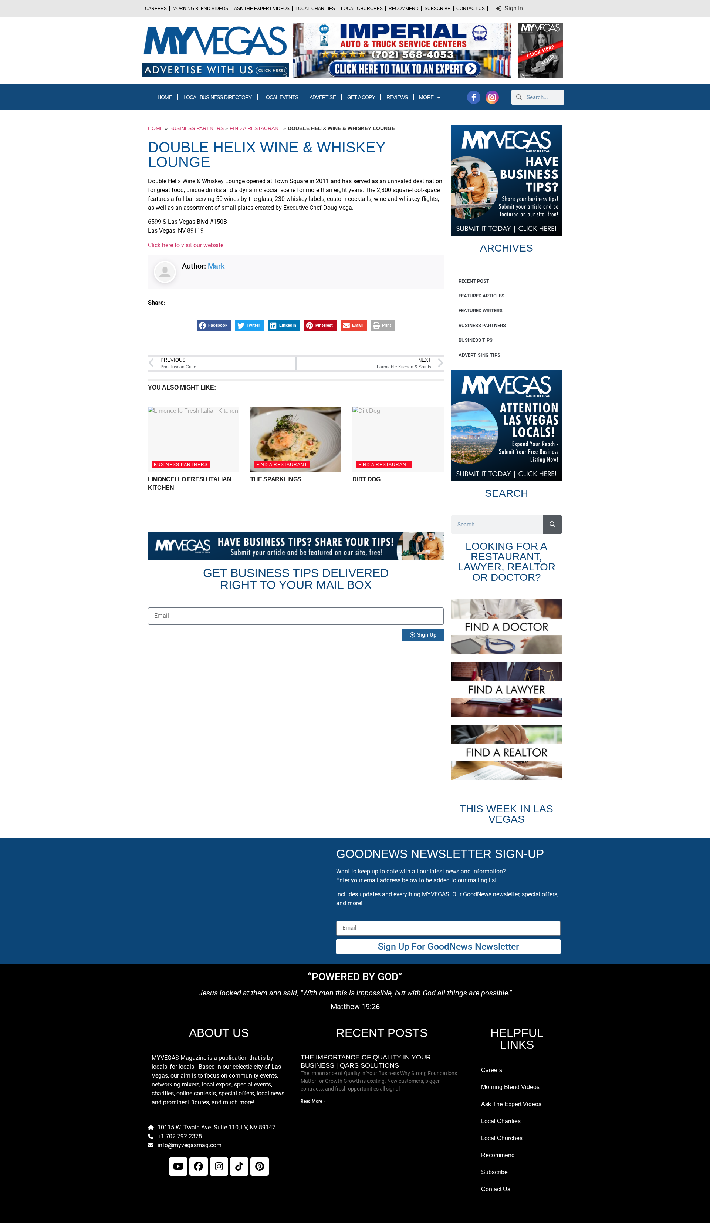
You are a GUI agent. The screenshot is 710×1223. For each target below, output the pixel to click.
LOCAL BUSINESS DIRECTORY (217, 97)
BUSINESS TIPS (476, 340)
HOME (165, 97)
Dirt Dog (366, 479)
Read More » (313, 1101)
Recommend (404, 8)
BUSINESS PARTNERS (196, 128)
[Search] (552, 524)
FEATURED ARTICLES (481, 296)
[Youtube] (178, 1166)
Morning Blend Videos (200, 8)
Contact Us (470, 8)
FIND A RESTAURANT (256, 128)
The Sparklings (276, 479)
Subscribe (437, 8)
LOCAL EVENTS (280, 97)
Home (155, 128)
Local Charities (315, 8)
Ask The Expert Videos (262, 8)
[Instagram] (219, 1166)
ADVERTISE (323, 97)
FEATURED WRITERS (481, 310)
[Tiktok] (239, 1166)
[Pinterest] (259, 1166)
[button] (214, 325)
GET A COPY (361, 97)
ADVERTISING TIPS (479, 355)
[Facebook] (198, 1166)
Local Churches (362, 8)
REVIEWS (397, 97)
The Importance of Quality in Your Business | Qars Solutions (366, 1061)
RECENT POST (474, 281)
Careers (156, 8)
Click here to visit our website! (186, 245)
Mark (216, 266)
